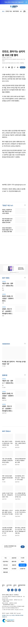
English (7, 613)
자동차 (22, 561)
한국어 (3, 613)
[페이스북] (3, 67)
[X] (6, 67)
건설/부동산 (5, 561)
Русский (19, 613)
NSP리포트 (16, 11)
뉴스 (3, 11)
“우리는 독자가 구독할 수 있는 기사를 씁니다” (14, 2)
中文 (15, 613)
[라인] (12, 67)
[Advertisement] (14, 117)
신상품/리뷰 (22, 568)
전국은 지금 (9, 11)
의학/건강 (5, 565)
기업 (5, 558)
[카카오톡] (9, 67)
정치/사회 (22, 565)
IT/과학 (22, 558)
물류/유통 (14, 561)
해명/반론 (5, 572)
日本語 (11, 613)
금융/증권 (14, 558)
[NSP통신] (14, 7)
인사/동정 (14, 568)
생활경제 (14, 565)
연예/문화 (5, 568)
